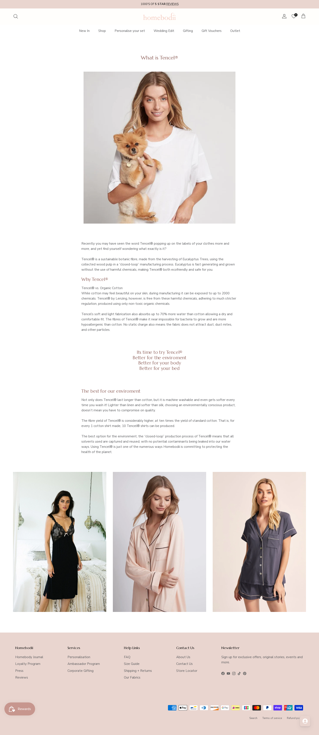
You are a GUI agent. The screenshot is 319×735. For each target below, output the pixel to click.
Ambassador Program (83, 664)
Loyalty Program (27, 664)
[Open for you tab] (305, 721)
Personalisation (78, 657)
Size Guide (132, 664)
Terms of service (272, 718)
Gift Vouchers (212, 31)
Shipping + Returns (138, 671)
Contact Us (184, 664)
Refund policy (295, 718)
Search (253, 718)
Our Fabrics (132, 677)
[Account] (283, 16)
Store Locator (186, 671)
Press (19, 671)
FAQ (127, 657)
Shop (102, 31)
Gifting (188, 31)
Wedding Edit (164, 31)
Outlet (235, 31)
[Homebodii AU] (159, 16)
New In (84, 31)
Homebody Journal (29, 657)
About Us (183, 657)
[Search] (15, 16)
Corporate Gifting (80, 671)
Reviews (21, 677)
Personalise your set (130, 31)
